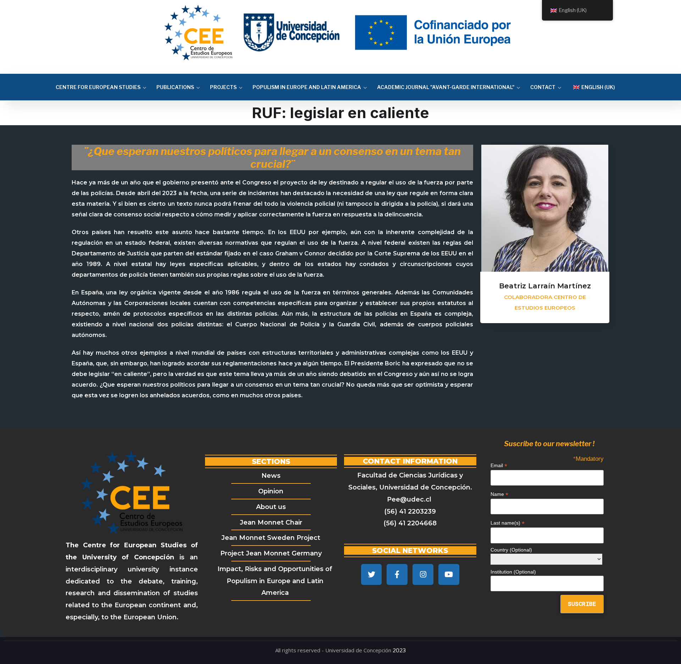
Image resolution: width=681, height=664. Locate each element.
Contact (542, 87)
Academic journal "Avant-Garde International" (445, 87)
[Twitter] (371, 574)
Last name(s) (508, 523)
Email (499, 465)
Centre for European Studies (98, 87)
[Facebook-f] (397, 574)
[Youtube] (448, 574)
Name (499, 494)
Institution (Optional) (513, 572)
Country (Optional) (511, 550)
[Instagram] (423, 574)
